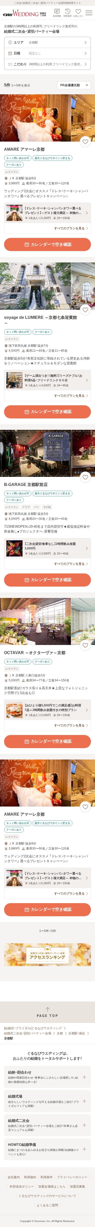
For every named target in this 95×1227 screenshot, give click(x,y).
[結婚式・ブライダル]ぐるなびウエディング (33, 1028)
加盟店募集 (77, 1186)
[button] (47, 1077)
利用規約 (30, 1177)
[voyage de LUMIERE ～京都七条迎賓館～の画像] (47, 286)
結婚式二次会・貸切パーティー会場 (27, 1033)
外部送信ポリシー (22, 1186)
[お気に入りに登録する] (85, 141)
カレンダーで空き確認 (51, 244)
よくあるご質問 (47, 1205)
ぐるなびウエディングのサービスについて (47, 1196)
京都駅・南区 (76, 1033)
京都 (60, 1033)
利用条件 (47, 1177)
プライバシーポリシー (72, 1177)
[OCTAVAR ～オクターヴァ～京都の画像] (47, 621)
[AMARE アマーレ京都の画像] (47, 118)
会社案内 (14, 1177)
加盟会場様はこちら (52, 1186)
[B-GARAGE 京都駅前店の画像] (47, 453)
